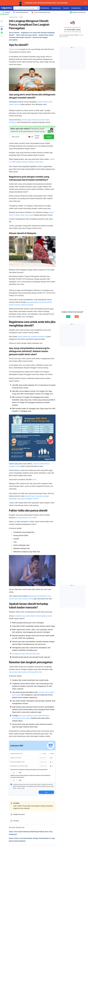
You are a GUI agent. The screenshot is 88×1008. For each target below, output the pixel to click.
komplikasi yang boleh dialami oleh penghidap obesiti (33, 616)
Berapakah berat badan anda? (19, 766)
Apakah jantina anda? (16, 753)
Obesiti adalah (14, 49)
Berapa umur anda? (15, 757)
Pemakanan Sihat (13, 17)
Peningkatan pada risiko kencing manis (26, 654)
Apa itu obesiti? (14, 32)
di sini (34, 479)
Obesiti (21, 17)
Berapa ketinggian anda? (17, 762)
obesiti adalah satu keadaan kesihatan (31, 336)
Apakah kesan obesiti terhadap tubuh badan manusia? (31, 36)
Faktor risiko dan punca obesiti (26, 35)
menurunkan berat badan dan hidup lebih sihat (25, 672)
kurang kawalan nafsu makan (26, 517)
